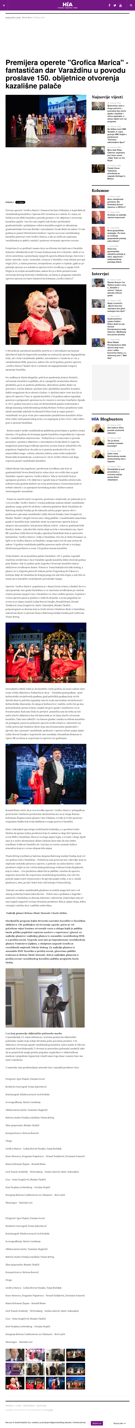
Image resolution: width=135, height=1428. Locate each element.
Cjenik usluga (41, 1405)
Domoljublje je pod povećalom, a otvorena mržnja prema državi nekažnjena (115, 474)
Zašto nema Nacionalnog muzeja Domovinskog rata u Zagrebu (116, 457)
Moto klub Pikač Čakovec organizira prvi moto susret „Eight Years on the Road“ (116, 155)
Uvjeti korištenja (29, 1405)
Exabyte (50, 1410)
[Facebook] (109, 5)
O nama (18, 1405)
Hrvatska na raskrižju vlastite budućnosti (116, 216)
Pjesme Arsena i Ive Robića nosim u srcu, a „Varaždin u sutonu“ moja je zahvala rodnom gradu (117, 289)
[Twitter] (115, 5)
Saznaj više (118, 1423)
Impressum (9, 1405)
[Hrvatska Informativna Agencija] (67, 5)
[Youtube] (120, 5)
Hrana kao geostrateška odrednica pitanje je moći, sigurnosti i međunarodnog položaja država (116, 255)
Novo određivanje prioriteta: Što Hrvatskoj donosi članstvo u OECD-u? (116, 203)
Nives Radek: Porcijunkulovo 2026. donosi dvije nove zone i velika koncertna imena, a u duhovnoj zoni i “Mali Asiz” (117, 350)
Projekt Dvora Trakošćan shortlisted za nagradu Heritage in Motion (116, 173)
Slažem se (97, 1423)
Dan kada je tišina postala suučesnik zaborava (115, 430)
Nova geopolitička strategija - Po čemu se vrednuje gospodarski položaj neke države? (116, 235)
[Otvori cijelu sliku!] (46, 121)
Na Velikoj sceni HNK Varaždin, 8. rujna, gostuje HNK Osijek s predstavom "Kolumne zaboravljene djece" (117, 135)
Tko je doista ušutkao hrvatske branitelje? (115, 443)
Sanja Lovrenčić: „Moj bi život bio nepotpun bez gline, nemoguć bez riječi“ (116, 307)
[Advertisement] (67, 38)
